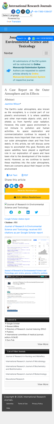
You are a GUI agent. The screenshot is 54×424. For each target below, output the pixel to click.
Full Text (12, 175)
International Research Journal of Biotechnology (26, 374)
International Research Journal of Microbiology (25, 361)
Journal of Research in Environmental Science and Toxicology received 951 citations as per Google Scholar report (24, 229)
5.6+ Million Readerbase (28, 197)
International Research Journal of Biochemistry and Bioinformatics (25, 367)
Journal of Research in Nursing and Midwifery (25, 356)
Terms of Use (23, 404)
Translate (16, 21)
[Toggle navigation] (5, 29)
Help (8, 408)
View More (43, 344)
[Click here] (13, 11)
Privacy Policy (37, 404)
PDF (25, 175)
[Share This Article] (11, 212)
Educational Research (15, 379)
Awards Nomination (27, 190)
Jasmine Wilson (12, 104)
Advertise (9, 404)
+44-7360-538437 (42, 11)
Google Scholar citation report (17, 219)
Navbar (8, 53)
